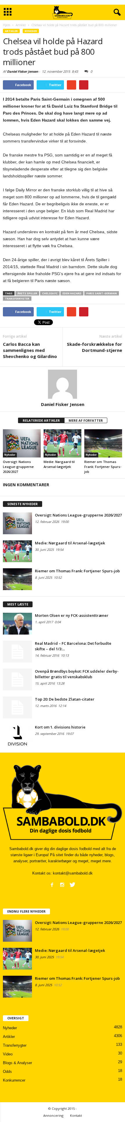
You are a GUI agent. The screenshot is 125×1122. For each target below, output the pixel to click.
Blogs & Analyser (17, 1063)
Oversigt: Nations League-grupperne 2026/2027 (18, 467)
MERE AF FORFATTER (86, 420)
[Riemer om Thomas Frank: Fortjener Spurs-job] (103, 443)
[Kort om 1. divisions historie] (17, 735)
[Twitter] (72, 884)
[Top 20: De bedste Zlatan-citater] (17, 707)
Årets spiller (27, 293)
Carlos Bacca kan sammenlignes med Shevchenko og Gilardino (30, 350)
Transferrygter (17, 298)
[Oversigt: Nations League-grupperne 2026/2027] (22, 443)
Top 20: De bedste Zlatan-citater (64, 699)
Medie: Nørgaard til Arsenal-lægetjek (70, 543)
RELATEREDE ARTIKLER (41, 420)
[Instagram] (62, 884)
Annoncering (53, 1115)
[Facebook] (52, 884)
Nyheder (31, 31)
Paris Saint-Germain (101, 293)
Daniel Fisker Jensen (22, 71)
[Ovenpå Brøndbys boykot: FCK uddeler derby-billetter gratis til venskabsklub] (17, 679)
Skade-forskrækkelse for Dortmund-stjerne (94, 347)
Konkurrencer (14, 1080)
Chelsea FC (50, 293)
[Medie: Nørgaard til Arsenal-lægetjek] (62, 443)
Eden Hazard (72, 293)
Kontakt (76, 1115)
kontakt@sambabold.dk (73, 873)
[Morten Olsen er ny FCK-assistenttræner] (17, 624)
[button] (116, 12)
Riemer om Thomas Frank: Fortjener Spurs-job (102, 467)
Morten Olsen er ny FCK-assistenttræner (71, 615)
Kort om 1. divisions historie (60, 727)
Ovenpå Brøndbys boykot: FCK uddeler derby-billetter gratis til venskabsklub (77, 674)
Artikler (11, 31)
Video (7, 1054)
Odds (7, 1071)
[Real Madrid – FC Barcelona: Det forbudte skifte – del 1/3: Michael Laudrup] (17, 651)
